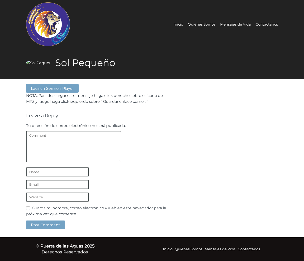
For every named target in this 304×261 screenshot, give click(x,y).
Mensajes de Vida (235, 24)
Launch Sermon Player (52, 88)
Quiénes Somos (201, 24)
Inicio (178, 24)
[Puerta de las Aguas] (62, 24)
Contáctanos (267, 24)
